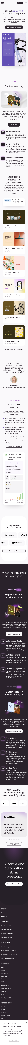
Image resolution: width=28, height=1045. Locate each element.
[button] (9, 837)
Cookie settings (14, 1041)
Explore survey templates (14, 445)
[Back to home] (3, 3)
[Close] (26, 1022)
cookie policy (7, 1035)
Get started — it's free (14, 27)
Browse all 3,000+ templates (14, 348)
